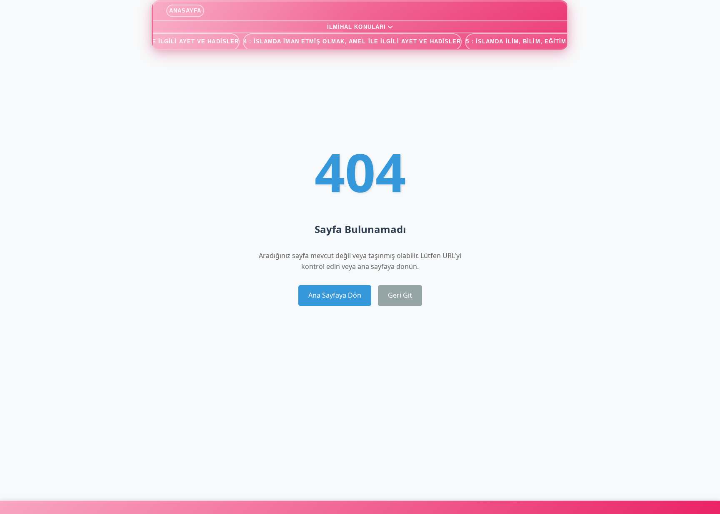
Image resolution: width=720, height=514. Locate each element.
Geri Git (400, 295)
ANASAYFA (185, 11)
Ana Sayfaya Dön (334, 295)
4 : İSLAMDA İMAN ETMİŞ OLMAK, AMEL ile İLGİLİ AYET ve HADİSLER (352, 41)
